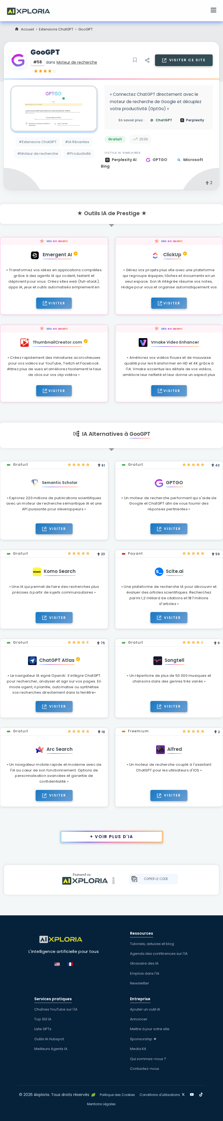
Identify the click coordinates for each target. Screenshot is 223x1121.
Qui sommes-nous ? (148, 1058)
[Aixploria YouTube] (193, 1093)
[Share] (147, 60)
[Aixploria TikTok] (202, 1093)
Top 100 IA (42, 1019)
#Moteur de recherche (37, 153)
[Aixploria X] (184, 1093)
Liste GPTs (42, 1029)
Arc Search (60, 749)
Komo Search (60, 571)
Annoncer (138, 1019)
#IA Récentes (77, 141)
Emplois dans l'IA (144, 973)
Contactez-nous (144, 1068)
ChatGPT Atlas (57, 660)
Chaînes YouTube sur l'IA (56, 1009)
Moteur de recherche (77, 62)
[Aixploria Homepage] (31, 10)
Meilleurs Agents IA (50, 1048)
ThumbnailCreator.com (57, 342)
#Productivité (79, 153)
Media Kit (138, 1048)
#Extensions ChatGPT (38, 141)
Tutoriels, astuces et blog (152, 943)
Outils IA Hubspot (49, 1039)
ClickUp (172, 254)
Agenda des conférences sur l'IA (159, 953)
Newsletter (139, 983)
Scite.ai (174, 571)
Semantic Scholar (60, 482)
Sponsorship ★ (143, 1039)
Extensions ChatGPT (56, 29)
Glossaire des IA (144, 963)
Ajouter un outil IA (145, 1009)
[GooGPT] (53, 108)
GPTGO (160, 159)
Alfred (174, 749)
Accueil (27, 29)
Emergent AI (57, 254)
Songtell (174, 660)
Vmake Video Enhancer (175, 342)
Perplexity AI (124, 159)
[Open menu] (213, 11)
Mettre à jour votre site (149, 1029)
